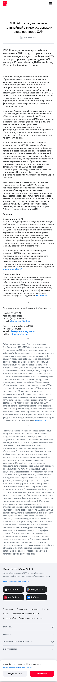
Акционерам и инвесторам (30, 618)
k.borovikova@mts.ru (20, 321)
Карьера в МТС (9, 618)
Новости (45, 609)
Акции (5, 613)
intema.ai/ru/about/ (12, 269)
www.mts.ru (40, 420)
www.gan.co (41, 295)
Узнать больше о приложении (16, 581)
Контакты (34, 609)
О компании (8, 609)
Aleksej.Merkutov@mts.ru (22, 331)
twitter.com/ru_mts (19, 334)
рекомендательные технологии (17, 667)
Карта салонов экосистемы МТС (26, 613)
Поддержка (22, 609)
